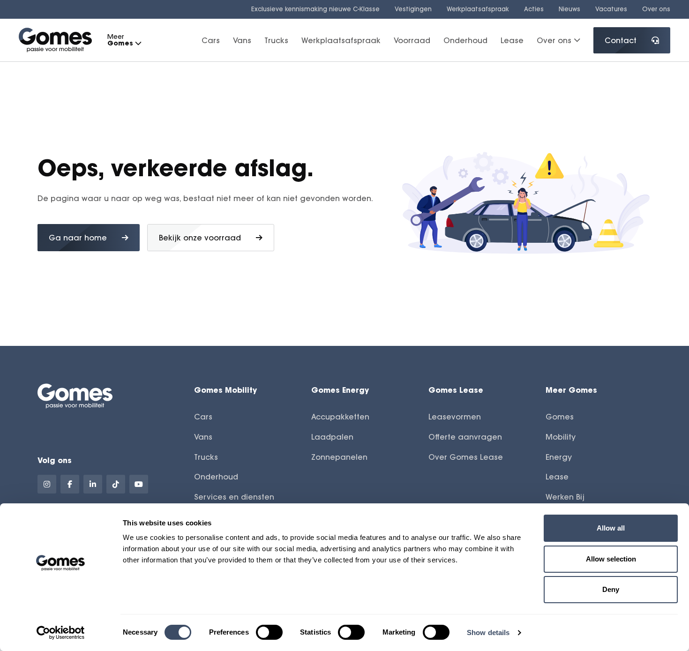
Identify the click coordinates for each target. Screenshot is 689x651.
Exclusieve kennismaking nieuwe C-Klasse (315, 9)
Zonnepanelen (339, 457)
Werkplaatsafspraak (478, 9)
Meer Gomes (571, 390)
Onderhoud (465, 40)
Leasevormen (454, 416)
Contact (621, 40)
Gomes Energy (340, 390)
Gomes (560, 416)
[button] (138, 43)
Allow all (611, 528)
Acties (534, 9)
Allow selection (611, 559)
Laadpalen (332, 436)
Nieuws (569, 9)
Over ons (656, 9)
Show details (488, 632)
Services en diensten (234, 496)
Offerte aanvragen (465, 436)
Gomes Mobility (225, 390)
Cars (211, 40)
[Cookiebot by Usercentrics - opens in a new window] (61, 633)
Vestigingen (413, 9)
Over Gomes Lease (465, 457)
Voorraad (412, 40)
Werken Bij (565, 496)
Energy (559, 457)
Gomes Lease (455, 390)
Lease (512, 40)
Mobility (561, 436)
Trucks (276, 40)
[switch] (269, 632)
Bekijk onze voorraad (200, 237)
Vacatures (611, 9)
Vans (242, 40)
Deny (610, 589)
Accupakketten (340, 416)
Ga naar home (78, 237)
